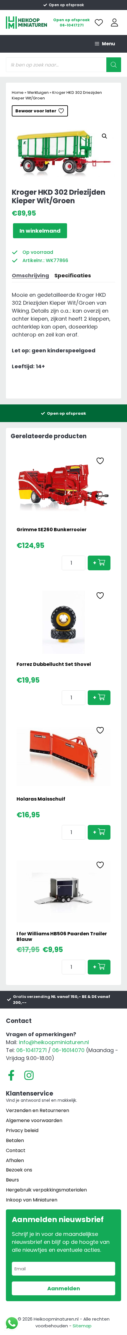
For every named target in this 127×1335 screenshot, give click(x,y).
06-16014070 (68, 1050)
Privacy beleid (22, 1130)
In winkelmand (40, 230)
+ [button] (94, 562)
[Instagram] (29, 1075)
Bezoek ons (19, 1169)
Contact (15, 1150)
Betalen (15, 1140)
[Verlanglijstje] (98, 22)
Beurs (12, 1179)
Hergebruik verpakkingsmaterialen (46, 1189)
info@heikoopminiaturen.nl (54, 1042)
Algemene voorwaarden (34, 1120)
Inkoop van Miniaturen (31, 1199)
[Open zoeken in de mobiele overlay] (63, 64)
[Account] (114, 22)
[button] (104, 136)
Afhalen (15, 1160)
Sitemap (82, 1326)
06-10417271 (72, 25)
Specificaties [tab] (72, 275)
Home (18, 92)
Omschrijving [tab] (30, 275)
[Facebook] (11, 1075)
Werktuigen (38, 92)
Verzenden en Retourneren (37, 1110)
